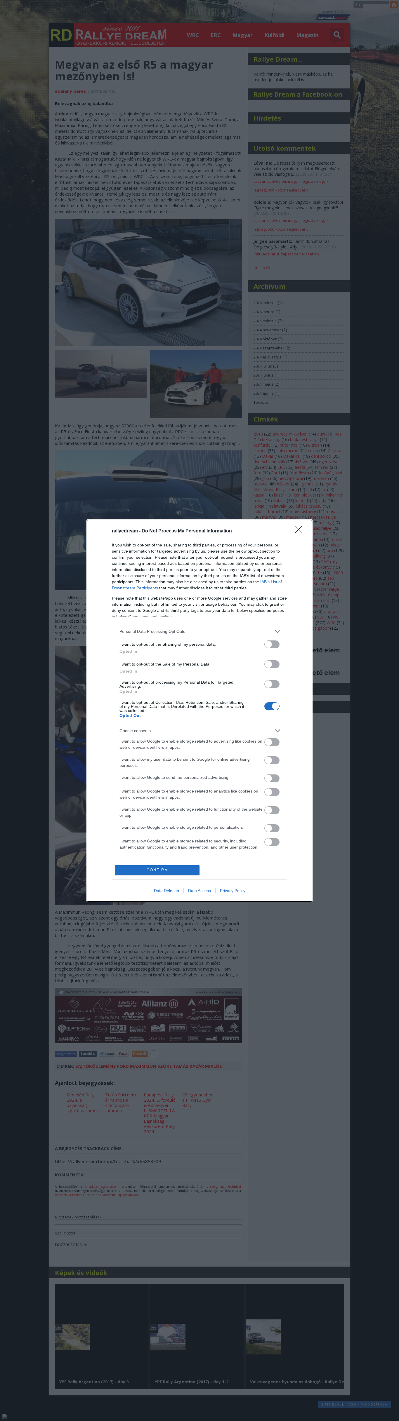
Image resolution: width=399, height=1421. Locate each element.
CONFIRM (157, 870)
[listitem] (199, 631)
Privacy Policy (232, 890)
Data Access (199, 890)
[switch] (272, 644)
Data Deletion (166, 890)
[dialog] (199, 710)
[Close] (300, 531)
